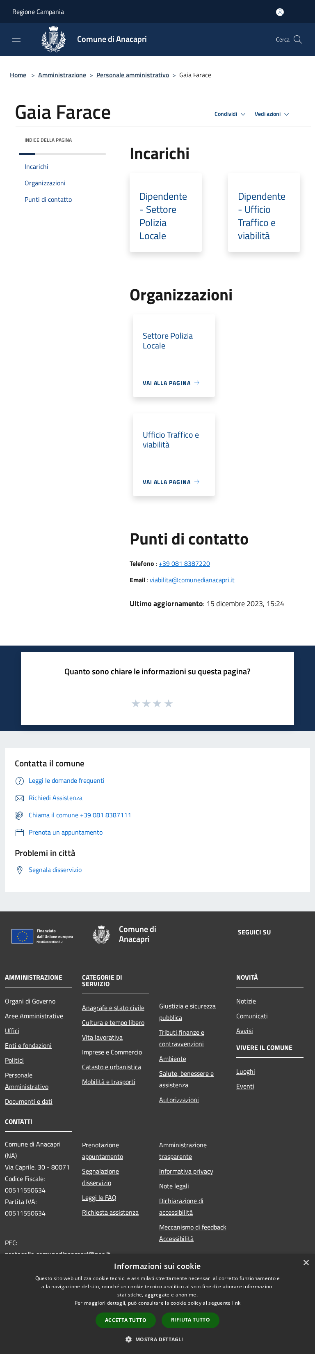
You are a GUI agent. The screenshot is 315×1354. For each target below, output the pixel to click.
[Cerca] (298, 39)
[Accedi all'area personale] (280, 12)
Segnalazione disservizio (100, 1177)
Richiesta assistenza (110, 1212)
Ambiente (172, 1058)
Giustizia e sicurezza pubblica (187, 1011)
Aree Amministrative (34, 1016)
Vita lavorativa (102, 1037)
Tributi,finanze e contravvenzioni (181, 1038)
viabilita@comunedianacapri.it (192, 580)
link (236, 1302)
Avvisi (244, 1031)
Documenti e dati (28, 1101)
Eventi (245, 1086)
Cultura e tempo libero (113, 1022)
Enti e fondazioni (28, 1045)
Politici (14, 1060)
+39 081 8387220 (184, 563)
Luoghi (245, 1071)
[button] (157, 1339)
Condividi (226, 113)
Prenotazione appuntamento (102, 1150)
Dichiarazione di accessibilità (181, 1206)
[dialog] (157, 1304)
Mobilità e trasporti (108, 1081)
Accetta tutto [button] (125, 1320)
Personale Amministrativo (26, 1080)
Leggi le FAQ (99, 1197)
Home (18, 75)
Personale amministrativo (132, 75)
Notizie (246, 1001)
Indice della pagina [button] (48, 140)
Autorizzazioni (179, 1100)
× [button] (306, 1263)
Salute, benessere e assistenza (186, 1079)
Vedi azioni (268, 113)
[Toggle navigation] (16, 39)
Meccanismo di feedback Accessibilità (192, 1232)
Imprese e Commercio (112, 1052)
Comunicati (252, 1016)
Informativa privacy (186, 1171)
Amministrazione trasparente (183, 1150)
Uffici (12, 1031)
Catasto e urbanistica (111, 1067)
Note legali (174, 1186)
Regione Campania (38, 11)
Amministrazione (62, 75)
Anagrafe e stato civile (113, 1008)
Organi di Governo (30, 1001)
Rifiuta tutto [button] (190, 1319)
